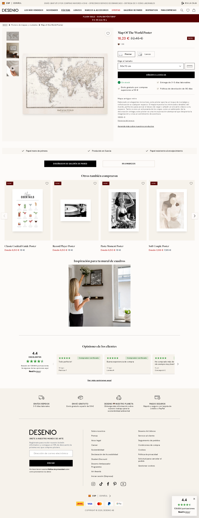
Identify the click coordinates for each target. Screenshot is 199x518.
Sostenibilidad (97, 450)
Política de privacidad (56, 469)
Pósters (65, 10)
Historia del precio (126, 121)
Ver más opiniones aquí (99, 380)
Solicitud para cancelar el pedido (150, 460)
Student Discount (99, 459)
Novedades (52, 10)
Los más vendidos (33, 10)
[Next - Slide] (194, 216)
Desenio (107, 510)
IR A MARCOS (128, 163)
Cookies (142, 450)
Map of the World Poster (52, 25)
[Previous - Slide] (4, 216)
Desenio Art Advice (147, 431)
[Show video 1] (12, 68)
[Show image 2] (12, 50)
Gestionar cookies (146, 466)
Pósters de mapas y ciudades (24, 25)
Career (94, 445)
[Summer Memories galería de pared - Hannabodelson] (99, 296)
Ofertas (116, 10)
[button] (190, 66)
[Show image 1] (12, 36)
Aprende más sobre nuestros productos (136, 126)
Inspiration (152, 10)
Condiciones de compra (149, 445)
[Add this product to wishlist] (108, 33)
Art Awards (96, 471)
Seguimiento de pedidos (149, 440)
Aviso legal (96, 440)
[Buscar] (182, 10)
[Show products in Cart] (194, 10)
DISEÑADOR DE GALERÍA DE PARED (70, 163)
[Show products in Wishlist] (188, 10)
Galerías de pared (133, 10)
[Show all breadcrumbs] (5, 25)
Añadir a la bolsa (156, 75)
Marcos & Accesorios (96, 10)
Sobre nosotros (98, 431)
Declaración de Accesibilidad (104, 454)
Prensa (94, 436)
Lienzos (78, 10)
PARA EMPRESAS (168, 10)
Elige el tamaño (125, 61)
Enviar (51, 463)
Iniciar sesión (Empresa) (102, 476)
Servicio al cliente (146, 436)
